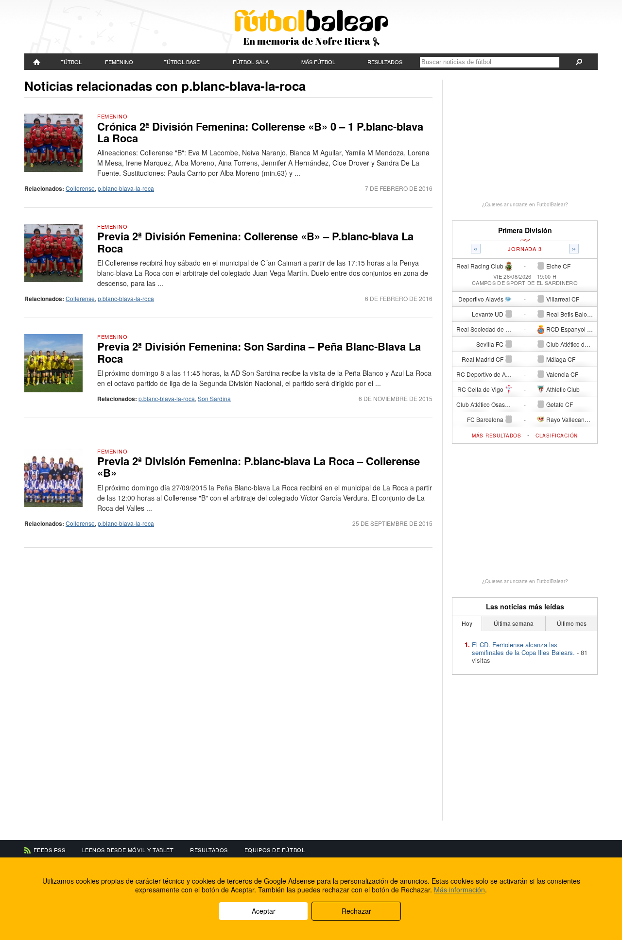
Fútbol (71, 62)
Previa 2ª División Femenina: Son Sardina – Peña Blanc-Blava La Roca (259, 352)
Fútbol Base (181, 62)
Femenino (119, 62)
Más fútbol (318, 62)
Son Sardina (214, 398)
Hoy (467, 623)
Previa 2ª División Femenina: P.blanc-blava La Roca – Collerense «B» (258, 466)
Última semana (514, 623)
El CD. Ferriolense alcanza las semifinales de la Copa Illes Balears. (523, 648)
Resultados (384, 62)
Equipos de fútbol (274, 850)
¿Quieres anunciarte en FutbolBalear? (525, 204)
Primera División (525, 230)
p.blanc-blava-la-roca (126, 188)
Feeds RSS (50, 850)
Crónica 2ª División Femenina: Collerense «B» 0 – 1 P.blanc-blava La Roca (260, 132)
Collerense (80, 188)
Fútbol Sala (251, 62)
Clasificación (557, 435)
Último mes (572, 623)
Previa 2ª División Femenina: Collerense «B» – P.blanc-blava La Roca (255, 241)
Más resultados (496, 435)
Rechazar (356, 911)
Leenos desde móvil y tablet (128, 850)
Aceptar (264, 911)
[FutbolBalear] (37, 61)
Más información (459, 889)
